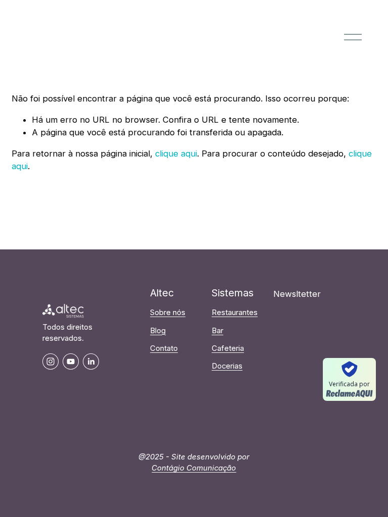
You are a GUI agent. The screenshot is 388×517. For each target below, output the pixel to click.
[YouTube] (71, 361)
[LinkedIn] (91, 361)
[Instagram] (50, 361)
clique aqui (176, 153)
